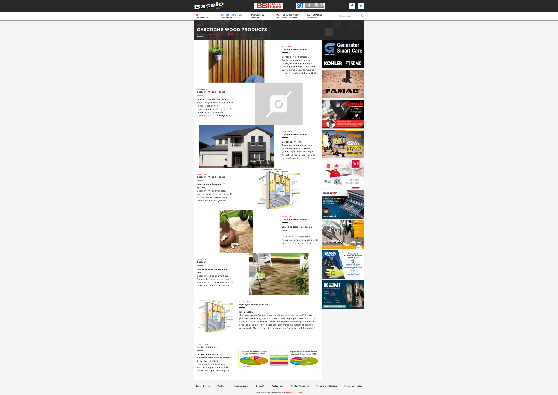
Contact (260, 386)
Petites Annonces (300, 386)
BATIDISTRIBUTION (231, 16)
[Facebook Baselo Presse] (352, 6)
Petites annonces (287, 16)
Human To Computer (294, 392)
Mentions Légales (353, 386)
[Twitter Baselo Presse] (361, 6)
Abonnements (241, 386)
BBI (202, 16)
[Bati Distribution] (310, 6)
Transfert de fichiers (326, 386)
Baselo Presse (203, 386)
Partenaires (314, 16)
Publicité (222, 386)
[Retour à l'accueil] (209, 6)
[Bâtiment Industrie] (269, 6)
